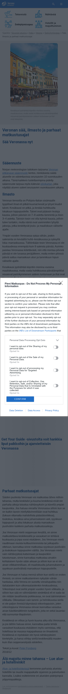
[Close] (62, 284)
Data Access (34, 410)
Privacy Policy (52, 410)
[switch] (55, 347)
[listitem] (34, 340)
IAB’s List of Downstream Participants (37, 330)
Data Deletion (16, 410)
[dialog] (34, 347)
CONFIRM (20, 399)
